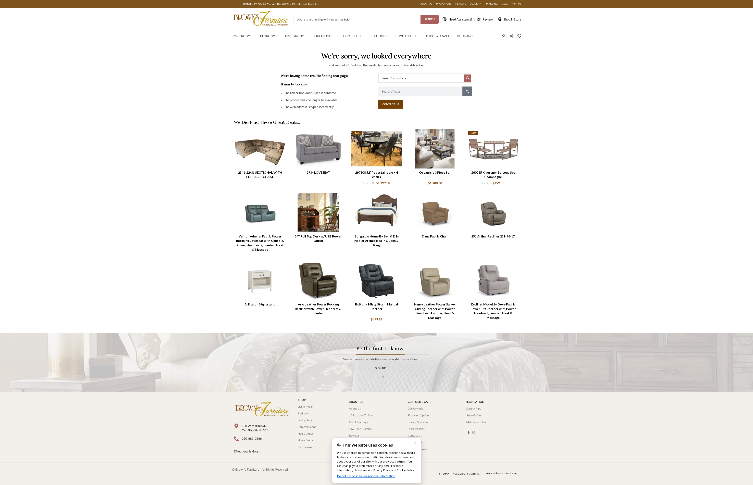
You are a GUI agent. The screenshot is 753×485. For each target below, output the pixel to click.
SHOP (302, 399)
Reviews (354, 435)
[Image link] (262, 409)
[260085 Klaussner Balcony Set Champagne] (493, 149)
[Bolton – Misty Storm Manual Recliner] (376, 281)
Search (429, 19)
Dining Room (305, 420)
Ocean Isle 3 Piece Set (435, 172)
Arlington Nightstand (260, 304)
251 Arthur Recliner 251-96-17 (493, 236)
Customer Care (419, 401)
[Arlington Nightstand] (260, 281)
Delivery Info (415, 408)
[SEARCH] (467, 78)
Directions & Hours (247, 451)
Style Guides (474, 415)
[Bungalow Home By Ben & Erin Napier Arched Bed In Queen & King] (376, 213)
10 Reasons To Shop (361, 415)
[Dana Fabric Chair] (435, 213)
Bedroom (303, 413)
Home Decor (305, 440)
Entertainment (307, 426)
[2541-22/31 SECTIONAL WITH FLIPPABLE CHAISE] (260, 149)
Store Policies (416, 428)
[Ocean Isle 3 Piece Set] (435, 149)
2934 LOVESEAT (318, 172)
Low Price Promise (360, 428)
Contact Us (415, 435)
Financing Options (419, 415)
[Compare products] (511, 36)
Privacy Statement (419, 422)
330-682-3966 (252, 438)
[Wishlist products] (519, 36)
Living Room (305, 406)
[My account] (504, 36)
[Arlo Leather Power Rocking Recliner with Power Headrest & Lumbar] (318, 281)
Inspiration (475, 401)
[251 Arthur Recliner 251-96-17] (493, 213)
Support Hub (415, 442)
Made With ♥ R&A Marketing (501, 473)
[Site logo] (261, 19)
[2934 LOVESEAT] (318, 149)
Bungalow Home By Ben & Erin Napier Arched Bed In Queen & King (376, 240)
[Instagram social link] (383, 377)
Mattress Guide (476, 422)
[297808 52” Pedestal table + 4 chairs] (376, 149)
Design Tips (473, 408)
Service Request (418, 449)
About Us (356, 401)
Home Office (306, 433)
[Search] (467, 91)
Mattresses (305, 447)
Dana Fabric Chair (435, 236)
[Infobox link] (281, 4)
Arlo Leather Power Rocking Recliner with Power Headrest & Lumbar (318, 308)
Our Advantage (358, 422)
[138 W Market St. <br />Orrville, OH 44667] (236, 426)
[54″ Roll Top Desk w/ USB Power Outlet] (318, 213)
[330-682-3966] (236, 438)
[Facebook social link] (378, 377)
